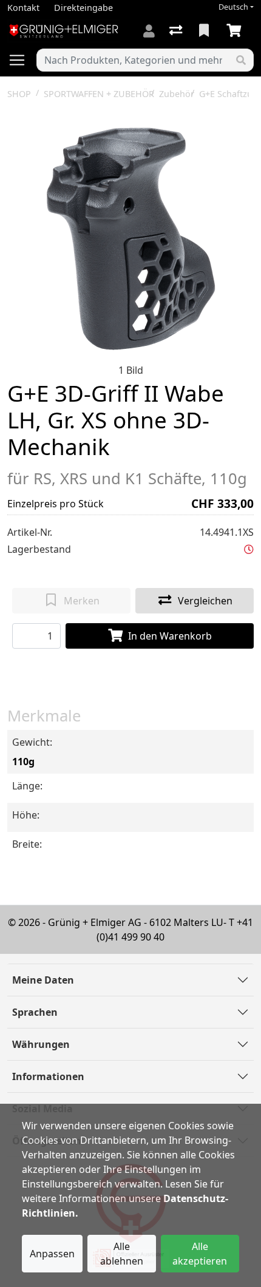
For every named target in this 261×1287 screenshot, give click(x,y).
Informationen (48, 1076)
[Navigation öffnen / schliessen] (21, 60)
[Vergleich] (177, 31)
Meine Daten (43, 980)
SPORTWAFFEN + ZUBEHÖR (99, 94)
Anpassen (52, 1253)
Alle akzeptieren (199, 1254)
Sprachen (35, 1012)
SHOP (19, 94)
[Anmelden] (149, 31)
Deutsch (233, 7)
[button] (249, 549)
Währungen (41, 1044)
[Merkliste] (205, 31)
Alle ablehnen (121, 1254)
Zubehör (176, 94)
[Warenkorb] (236, 31)
